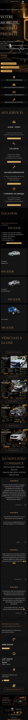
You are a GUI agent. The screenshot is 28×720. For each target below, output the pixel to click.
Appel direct (6, 648)
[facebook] (14, 712)
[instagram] (20, 712)
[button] (15, 1)
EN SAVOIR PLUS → (14, 138)
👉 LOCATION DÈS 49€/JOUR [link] (10, 67)
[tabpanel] (14, 32)
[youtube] (17, 712)
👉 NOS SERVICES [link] (6, 71)
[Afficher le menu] (22, 1)
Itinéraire (6, 680)
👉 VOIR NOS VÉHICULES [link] (8, 63)
